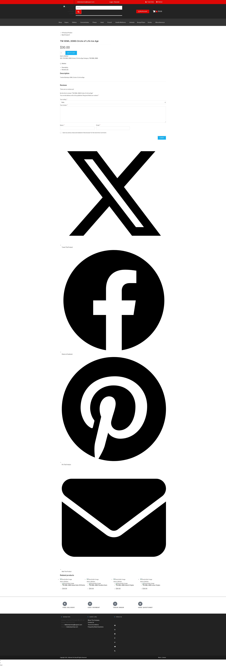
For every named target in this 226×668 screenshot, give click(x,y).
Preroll (109, 22)
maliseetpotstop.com (72, 627)
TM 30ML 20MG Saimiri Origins (125, 585)
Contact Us (91, 622)
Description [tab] (65, 67)
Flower (95, 22)
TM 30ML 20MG (93, 58)
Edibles (74, 22)
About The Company (93, 620)
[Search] (78, 12)
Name (62, 125)
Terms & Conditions (93, 624)
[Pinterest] (114, 638)
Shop (60, 22)
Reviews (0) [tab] (65, 69)
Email (98, 125)
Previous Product (67, 32)
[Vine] (114, 642)
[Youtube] (115, 646)
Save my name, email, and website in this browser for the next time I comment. (84, 132)
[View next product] (69, 35)
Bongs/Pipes (141, 22)
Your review (64, 105)
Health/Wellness (120, 22)
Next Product (65, 35)
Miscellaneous (160, 22)
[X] (114, 621)
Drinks (150, 22)
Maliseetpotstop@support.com (73, 624)
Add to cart (71, 53)
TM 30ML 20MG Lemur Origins (151, 585)
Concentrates (84, 22)
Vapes (66, 22)
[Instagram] (114, 629)
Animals (131, 22)
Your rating (63, 99)
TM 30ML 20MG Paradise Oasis (98, 585)
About (159, 657)
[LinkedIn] (114, 634)
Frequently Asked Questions (95, 627)
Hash (102, 22)
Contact (164, 657)
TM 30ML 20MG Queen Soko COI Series (73, 585)
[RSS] (114, 651)
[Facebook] (114, 625)
